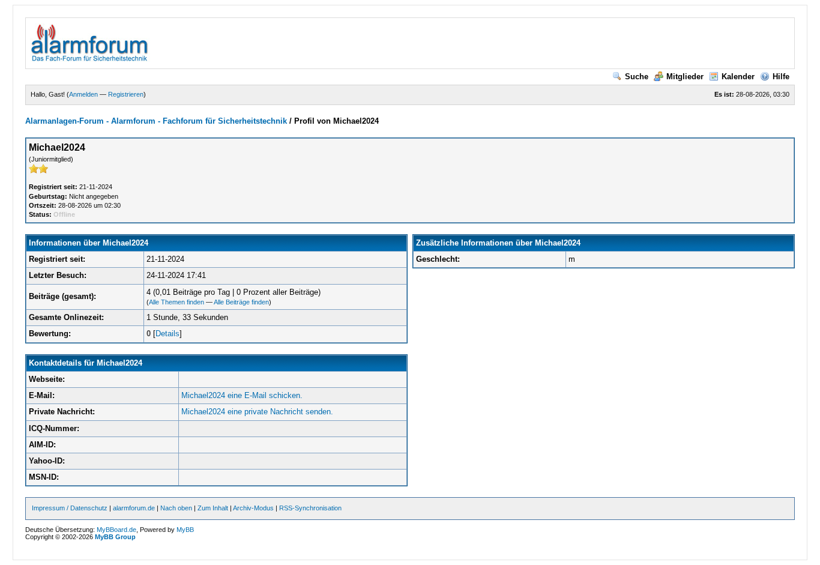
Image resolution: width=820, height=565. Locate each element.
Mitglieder (685, 76)
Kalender (738, 76)
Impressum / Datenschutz (69, 508)
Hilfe (781, 76)
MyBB (185, 529)
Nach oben (176, 508)
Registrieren (125, 94)
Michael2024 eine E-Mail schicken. (242, 395)
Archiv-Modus (253, 508)
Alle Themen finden (176, 302)
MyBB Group (115, 536)
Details (167, 333)
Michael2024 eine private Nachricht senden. (257, 411)
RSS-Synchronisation (310, 508)
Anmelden (83, 94)
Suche (636, 76)
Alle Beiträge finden (241, 302)
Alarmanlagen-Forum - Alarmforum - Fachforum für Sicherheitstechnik (156, 120)
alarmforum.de (134, 508)
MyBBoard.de (116, 529)
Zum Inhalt (212, 508)
